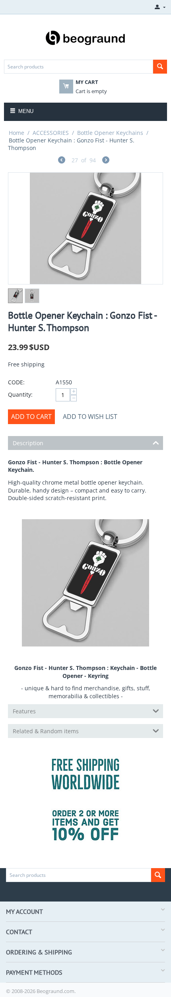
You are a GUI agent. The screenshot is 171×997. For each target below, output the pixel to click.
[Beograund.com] (85, 37)
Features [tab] (24, 711)
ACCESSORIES (51, 132)
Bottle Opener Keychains (110, 132)
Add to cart (31, 416)
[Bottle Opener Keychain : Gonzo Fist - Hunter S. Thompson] (85, 228)
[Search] (160, 67)
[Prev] (61, 161)
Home (16, 132)
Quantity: (20, 394)
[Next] (105, 161)
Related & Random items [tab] (46, 731)
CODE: (16, 382)
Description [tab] (28, 443)
